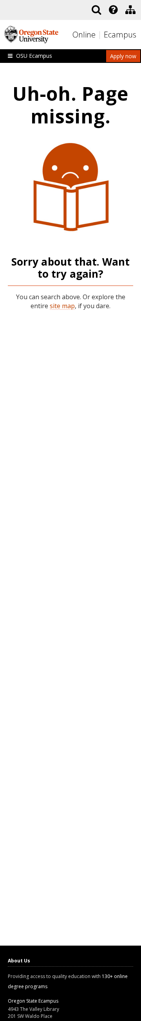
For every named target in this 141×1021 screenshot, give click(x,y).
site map (62, 306)
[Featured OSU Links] (113, 10)
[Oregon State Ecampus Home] (100, 35)
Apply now (123, 56)
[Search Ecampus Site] (96, 10)
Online (84, 34)
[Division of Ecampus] (130, 10)
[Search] (96, 10)
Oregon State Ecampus (33, 1001)
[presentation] (112, 10)
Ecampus (120, 34)
